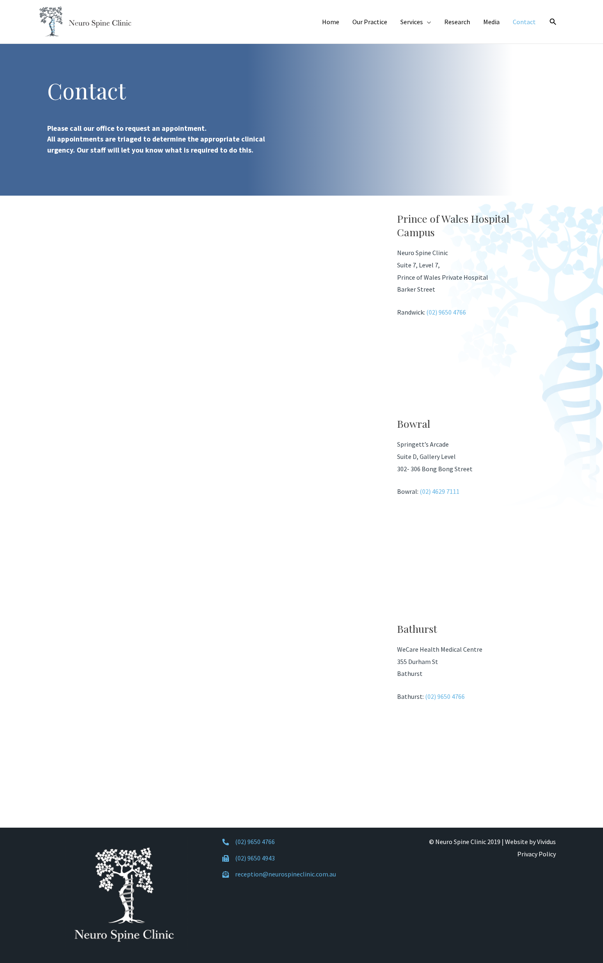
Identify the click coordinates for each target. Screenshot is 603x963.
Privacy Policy (536, 854)
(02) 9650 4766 (446, 312)
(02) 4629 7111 (439, 491)
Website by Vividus (530, 841)
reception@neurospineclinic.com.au (285, 874)
